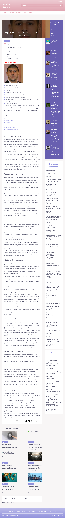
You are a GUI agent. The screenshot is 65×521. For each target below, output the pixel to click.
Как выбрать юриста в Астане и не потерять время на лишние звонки (53, 200)
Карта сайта (60, 515)
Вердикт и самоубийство (12, 129)
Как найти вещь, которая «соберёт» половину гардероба (53, 236)
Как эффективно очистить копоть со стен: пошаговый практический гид (52, 172)
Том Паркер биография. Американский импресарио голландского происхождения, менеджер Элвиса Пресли (55, 134)
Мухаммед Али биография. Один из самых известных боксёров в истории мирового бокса (55, 150)
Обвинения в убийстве (11, 127)
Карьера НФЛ (9, 122)
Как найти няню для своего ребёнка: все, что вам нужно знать (55, 52)
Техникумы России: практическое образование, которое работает (52, 264)
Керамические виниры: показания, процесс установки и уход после (53, 287)
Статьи (12, 12)
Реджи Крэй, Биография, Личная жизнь (54, 122)
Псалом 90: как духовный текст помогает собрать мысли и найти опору (53, 228)
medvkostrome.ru (38, 519)
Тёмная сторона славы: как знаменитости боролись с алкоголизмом (53, 332)
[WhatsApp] (32, 420)
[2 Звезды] (14, 420)
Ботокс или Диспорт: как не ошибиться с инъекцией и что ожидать (53, 315)
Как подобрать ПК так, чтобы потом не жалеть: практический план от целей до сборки (53, 342)
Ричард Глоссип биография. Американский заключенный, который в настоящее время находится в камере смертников (53, 363)
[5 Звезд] (17, 420)
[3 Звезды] (15, 420)
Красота (18, 12)
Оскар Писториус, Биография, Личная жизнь (54, 31)
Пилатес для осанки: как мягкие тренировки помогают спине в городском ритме (53, 182)
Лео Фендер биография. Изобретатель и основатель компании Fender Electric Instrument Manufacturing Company (53, 386)
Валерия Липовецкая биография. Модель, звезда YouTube (55, 64)
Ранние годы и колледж (12, 120)
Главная (60, 1)
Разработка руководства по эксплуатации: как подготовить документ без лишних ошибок (53, 218)
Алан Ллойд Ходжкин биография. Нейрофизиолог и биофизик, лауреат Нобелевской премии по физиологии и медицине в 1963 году (53, 400)
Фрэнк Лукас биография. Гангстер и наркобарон (54, 75)
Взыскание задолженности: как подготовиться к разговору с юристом (52, 191)
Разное (30, 12)
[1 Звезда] (13, 420)
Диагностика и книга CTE (12, 132)
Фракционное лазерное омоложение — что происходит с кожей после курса (53, 305)
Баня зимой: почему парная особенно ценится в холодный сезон (52, 296)
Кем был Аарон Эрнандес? (12, 118)
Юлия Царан (50, 281)
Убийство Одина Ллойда (12, 125)
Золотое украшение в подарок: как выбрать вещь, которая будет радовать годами (52, 245)
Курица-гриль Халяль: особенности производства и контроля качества (53, 255)
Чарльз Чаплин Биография (52, 409)
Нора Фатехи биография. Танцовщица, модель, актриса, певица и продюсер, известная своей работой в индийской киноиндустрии (55, 90)
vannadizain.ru (30, 519)
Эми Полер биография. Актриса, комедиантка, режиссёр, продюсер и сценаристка (53, 375)
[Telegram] (25, 420)
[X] (35, 420)
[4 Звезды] (16, 420)
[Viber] (29, 420)
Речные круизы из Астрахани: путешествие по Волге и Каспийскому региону (53, 209)
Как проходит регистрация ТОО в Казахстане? (54, 42)
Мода (24, 12)
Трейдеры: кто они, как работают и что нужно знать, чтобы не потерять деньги (53, 274)
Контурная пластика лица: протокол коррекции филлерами (53, 323)
